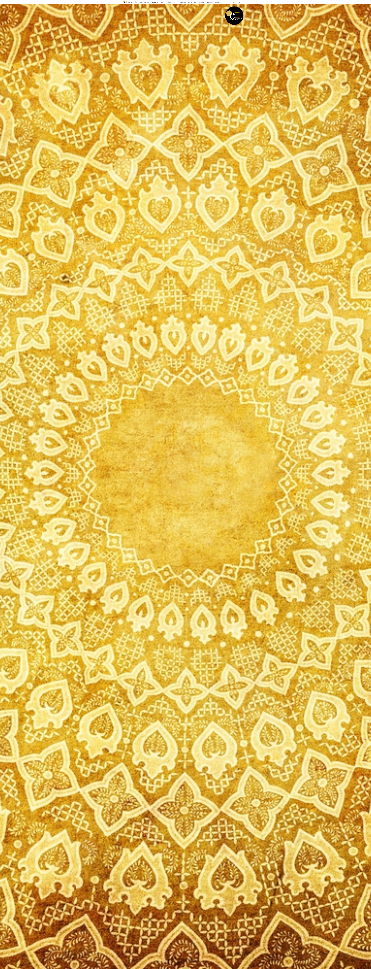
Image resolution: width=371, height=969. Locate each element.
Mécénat (201, 2)
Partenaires (209, 2)
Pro (233, 2)
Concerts (155, 2)
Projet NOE (163, 2)
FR (239, 2)
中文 (242, 2)
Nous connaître (172, 2)
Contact (217, 2)
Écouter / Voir (192, 2)
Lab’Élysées (183, 2)
